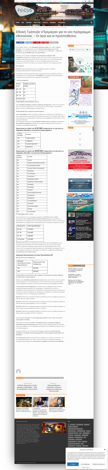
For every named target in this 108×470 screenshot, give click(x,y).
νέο (43, 378)
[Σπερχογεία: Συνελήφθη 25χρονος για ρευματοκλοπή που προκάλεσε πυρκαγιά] (57, 406)
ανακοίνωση (77, 435)
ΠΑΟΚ (79, 441)
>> (54, 433)
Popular (70, 265)
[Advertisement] (40, 356)
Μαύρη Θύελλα (72, 431)
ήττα (82, 443)
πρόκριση (78, 446)
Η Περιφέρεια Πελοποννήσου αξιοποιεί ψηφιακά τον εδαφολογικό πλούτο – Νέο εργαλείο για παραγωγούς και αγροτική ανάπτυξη (40, 412)
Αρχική (17, 22)
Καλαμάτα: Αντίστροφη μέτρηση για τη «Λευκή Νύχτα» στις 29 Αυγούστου (23, 409)
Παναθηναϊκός (81, 431)
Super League (85, 435)
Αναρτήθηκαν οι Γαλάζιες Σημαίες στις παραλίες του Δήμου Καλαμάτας (74, 276)
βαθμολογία (71, 446)
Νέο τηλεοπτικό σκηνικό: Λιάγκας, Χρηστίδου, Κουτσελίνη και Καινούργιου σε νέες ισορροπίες (83, 222)
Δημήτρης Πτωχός (73, 433)
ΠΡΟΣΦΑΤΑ (76, 265)
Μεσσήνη (84, 441)
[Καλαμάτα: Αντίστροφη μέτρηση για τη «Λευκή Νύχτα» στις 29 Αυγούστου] (24, 406)
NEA (23, 22)
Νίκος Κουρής (21, 39)
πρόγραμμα (51, 378)
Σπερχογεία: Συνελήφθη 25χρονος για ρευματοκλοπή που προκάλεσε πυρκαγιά (57, 409)
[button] (105, 449)
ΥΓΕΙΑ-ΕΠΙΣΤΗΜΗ (48, 1)
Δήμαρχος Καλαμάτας (73, 443)
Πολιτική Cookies (85, 467)
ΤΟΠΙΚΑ (17, 1)
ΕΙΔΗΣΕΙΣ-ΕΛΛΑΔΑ (23, 27)
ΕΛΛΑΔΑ (22, 1)
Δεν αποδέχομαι (85, 464)
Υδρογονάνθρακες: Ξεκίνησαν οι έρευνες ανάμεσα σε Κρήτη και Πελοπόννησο (54, 388)
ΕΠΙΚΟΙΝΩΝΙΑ (61, 22)
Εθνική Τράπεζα (36, 378)
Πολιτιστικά (39, 1)
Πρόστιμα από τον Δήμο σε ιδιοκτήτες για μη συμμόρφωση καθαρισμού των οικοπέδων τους (76, 282)
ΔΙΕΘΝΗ (27, 1)
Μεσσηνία (86, 424)
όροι (46, 378)
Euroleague (70, 437)
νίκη (80, 433)
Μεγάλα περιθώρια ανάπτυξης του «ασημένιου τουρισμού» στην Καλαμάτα (75, 270)
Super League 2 (86, 433)
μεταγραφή (79, 439)
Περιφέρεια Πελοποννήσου (75, 428)
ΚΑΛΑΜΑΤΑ (60, 1)
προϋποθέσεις (59, 378)
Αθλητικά (28, 22)
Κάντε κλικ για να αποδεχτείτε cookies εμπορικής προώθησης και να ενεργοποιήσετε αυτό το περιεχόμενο (80, 185)
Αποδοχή (73, 464)
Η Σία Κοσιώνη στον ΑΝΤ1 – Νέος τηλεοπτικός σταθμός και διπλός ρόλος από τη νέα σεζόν (83, 229)
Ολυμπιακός (80, 424)
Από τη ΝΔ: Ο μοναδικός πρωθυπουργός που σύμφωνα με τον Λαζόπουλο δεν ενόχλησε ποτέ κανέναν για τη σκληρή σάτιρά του (84, 236)
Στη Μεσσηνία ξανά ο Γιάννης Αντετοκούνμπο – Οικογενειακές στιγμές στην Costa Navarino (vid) (84, 215)
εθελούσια (28, 378)
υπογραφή (85, 446)
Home (17, 27)
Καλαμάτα (72, 424)
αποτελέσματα (78, 437)
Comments (82, 265)
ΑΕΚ (85, 437)
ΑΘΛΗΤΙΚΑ (32, 1)
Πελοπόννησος (72, 441)
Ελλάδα (88, 431)
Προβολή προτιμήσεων (99, 464)
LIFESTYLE (45, 22)
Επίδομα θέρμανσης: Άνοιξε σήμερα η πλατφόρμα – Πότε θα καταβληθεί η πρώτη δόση (27, 387)
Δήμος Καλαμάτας (73, 426)
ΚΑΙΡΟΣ (54, 1)
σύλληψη (70, 435)
